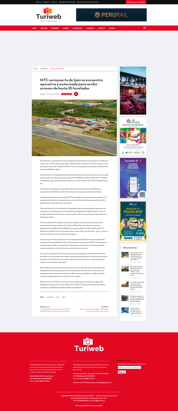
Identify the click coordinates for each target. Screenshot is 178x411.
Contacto (54, 2)
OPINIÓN (66, 28)
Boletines (46, 2)
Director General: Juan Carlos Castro (88, 2)
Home (35, 68)
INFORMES (55, 28)
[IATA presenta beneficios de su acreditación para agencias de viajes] (125, 310)
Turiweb (42, 94)
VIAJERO (112, 28)
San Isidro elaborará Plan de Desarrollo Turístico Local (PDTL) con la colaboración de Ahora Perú (137, 271)
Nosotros (39, 2)
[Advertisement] (89, 49)
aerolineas (50, 297)
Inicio (34, 28)
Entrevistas (77, 28)
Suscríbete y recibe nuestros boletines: (132, 364)
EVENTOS (101, 28)
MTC (64, 297)
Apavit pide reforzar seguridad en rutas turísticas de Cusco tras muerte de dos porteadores (136, 256)
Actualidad (43, 68)
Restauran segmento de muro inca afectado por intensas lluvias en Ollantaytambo (137, 298)
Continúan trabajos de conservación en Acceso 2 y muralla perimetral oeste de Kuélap (137, 285)
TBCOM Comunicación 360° (93, 406)
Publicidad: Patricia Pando (67, 2)
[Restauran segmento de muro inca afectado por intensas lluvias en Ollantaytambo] (125, 298)
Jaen (57, 297)
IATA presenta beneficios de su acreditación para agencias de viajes (135, 310)
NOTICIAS (44, 28)
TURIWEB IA (90, 28)
